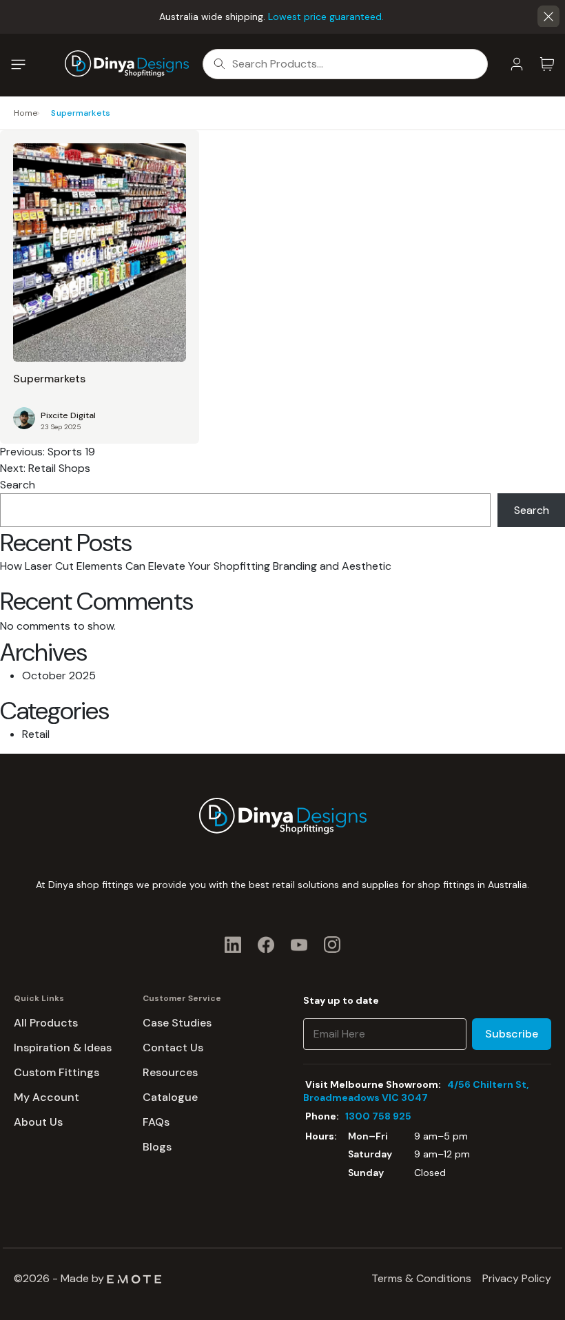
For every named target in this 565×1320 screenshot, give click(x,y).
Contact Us (173, 1047)
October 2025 (59, 675)
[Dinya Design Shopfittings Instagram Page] (332, 944)
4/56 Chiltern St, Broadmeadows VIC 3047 (415, 1091)
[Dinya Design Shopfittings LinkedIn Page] (233, 944)
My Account (46, 1097)
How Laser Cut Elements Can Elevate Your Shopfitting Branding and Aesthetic (195, 566)
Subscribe (511, 1034)
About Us (38, 1122)
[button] (548, 17)
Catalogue (170, 1097)
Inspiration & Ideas (63, 1047)
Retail (36, 734)
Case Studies (177, 1022)
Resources (170, 1072)
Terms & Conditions (421, 1278)
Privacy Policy (516, 1278)
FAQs (156, 1122)
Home (25, 112)
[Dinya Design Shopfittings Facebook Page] (266, 944)
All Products (46, 1022)
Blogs (157, 1146)
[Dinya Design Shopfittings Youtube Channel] (299, 944)
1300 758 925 (378, 1116)
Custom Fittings (56, 1072)
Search (17, 484)
